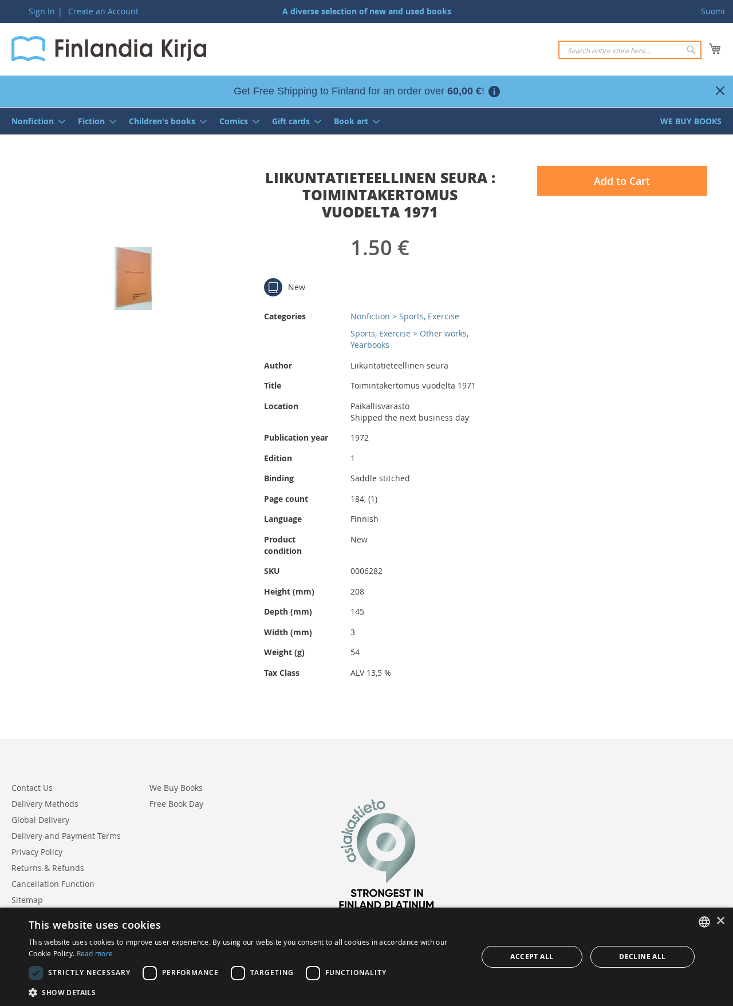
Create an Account (103, 11)
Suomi (713, 11)
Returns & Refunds (47, 867)
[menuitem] (35, 121)
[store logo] (108, 48)
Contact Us (32, 787)
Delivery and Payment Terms (66, 835)
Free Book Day (176, 803)
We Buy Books (176, 787)
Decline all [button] (642, 956)
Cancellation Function (52, 883)
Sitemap (27, 899)
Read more (95, 953)
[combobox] (630, 50)
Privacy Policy (36, 851)
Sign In (42, 11)
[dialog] (366, 957)
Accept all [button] (531, 956)
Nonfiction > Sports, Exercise (404, 316)
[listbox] (704, 922)
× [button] (720, 921)
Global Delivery (40, 819)
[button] (246, 992)
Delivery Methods (44, 803)
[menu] (366, 121)
